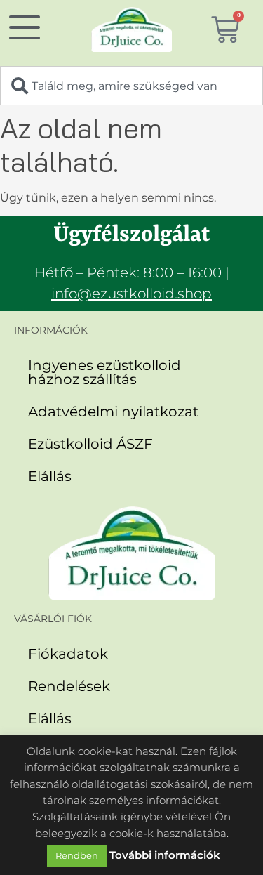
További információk (164, 855)
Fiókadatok (68, 653)
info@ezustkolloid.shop (131, 293)
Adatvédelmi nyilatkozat (113, 411)
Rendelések (69, 686)
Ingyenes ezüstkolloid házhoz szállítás (104, 372)
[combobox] (131, 85)
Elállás (50, 476)
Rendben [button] (76, 855)
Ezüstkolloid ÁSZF (90, 443)
